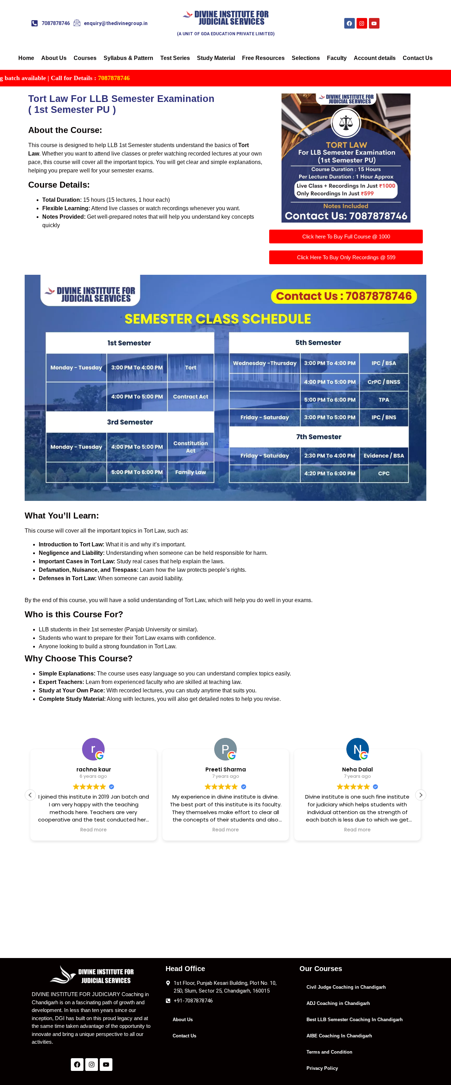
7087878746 (59, 77)
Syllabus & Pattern (128, 58)
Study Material (216, 58)
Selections (306, 58)
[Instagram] (362, 23)
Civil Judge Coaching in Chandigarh (346, 987)
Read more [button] (93, 830)
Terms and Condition (329, 1052)
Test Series (175, 58)
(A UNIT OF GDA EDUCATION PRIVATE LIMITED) (225, 33)
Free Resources (263, 58)
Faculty (337, 58)
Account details (375, 58)
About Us (54, 58)
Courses (85, 58)
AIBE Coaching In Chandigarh (339, 1035)
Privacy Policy (322, 1068)
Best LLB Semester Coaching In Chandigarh (355, 1019)
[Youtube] (374, 23)
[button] (30, 795)
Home (26, 58)
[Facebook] (349, 23)
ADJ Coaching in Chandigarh (338, 1003)
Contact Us (418, 58)
